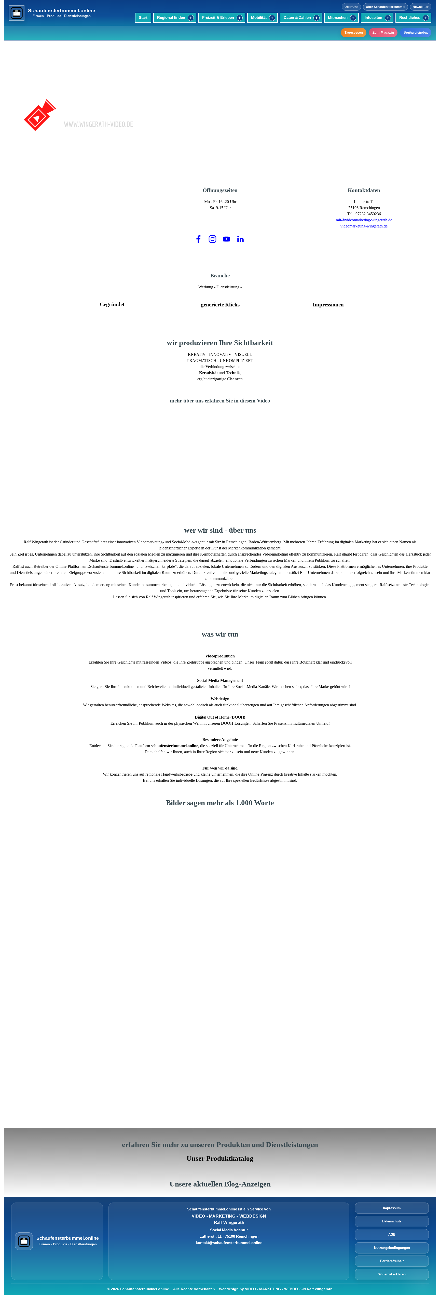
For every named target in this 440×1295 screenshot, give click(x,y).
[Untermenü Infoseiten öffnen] (388, 18)
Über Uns (351, 7)
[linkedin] (240, 239)
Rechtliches (409, 18)
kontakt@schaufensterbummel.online (229, 1243)
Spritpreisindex (416, 32)
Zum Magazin (383, 32)
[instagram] (212, 239)
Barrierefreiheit (392, 1261)
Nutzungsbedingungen (392, 1248)
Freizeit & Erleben (218, 18)
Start (143, 18)
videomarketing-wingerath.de (364, 226)
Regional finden (171, 18)
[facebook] (198, 239)
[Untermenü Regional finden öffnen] (191, 18)
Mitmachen (338, 18)
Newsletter (421, 7)
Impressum (392, 1208)
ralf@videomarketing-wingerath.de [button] (364, 220)
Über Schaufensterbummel (385, 7)
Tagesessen (354, 32)
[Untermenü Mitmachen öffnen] (353, 18)
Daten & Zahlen (297, 18)
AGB (391, 1235)
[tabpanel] (292, 111)
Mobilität (259, 18)
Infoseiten (373, 18)
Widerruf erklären (392, 1274)
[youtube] (226, 239)
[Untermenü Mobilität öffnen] (272, 18)
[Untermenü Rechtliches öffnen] (426, 18)
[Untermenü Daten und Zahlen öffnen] (316, 18)
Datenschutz (392, 1221)
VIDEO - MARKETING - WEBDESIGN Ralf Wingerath (289, 1289)
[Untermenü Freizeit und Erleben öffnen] (240, 18)
